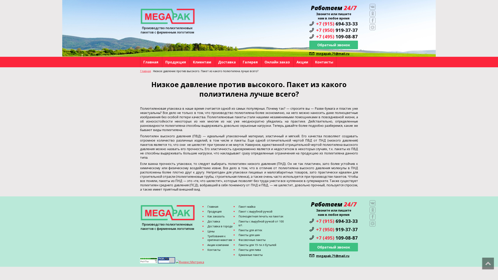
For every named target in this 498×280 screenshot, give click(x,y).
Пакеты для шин (249, 235)
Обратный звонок (333, 45)
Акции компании (218, 245)
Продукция (175, 62)
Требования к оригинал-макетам (219, 238)
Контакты (324, 62)
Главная (150, 62)
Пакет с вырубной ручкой (255, 211)
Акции (302, 62)
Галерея (250, 62)
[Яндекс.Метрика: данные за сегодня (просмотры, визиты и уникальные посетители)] (190, 262)
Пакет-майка (246, 206)
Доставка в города (219, 226)
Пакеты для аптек (250, 230)
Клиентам (202, 62)
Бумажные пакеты (250, 255)
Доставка (227, 62)
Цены (211, 231)
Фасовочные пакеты (252, 240)
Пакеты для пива (249, 250)
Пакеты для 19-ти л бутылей (257, 245)
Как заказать (216, 216)
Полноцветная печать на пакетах (260, 216)
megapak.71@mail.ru (332, 54)
